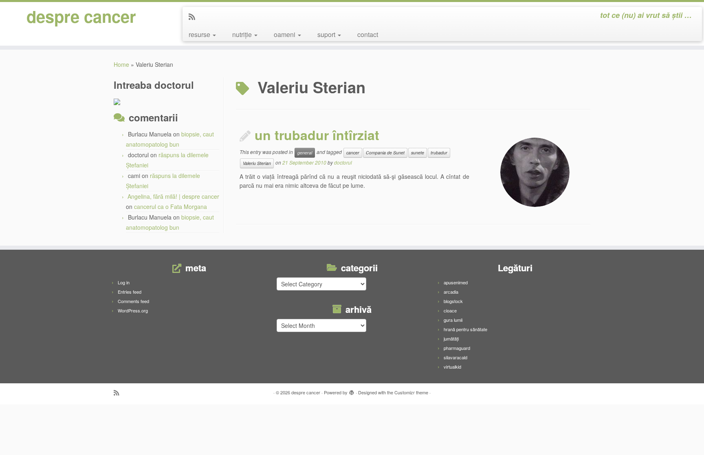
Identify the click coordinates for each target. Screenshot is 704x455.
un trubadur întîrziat (317, 134)
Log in (124, 282)
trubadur (439, 152)
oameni (285, 34)
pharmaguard (457, 348)
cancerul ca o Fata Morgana (170, 206)
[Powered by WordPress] (351, 390)
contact (367, 34)
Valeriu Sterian (257, 163)
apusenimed (456, 282)
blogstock (453, 301)
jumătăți (451, 338)
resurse (200, 34)
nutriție (242, 34)
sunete (417, 152)
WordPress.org (133, 310)
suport (327, 34)
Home (121, 64)
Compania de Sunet (385, 152)
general (304, 152)
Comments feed (133, 301)
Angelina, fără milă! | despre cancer (173, 196)
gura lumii (453, 320)
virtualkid (452, 366)
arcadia (451, 291)
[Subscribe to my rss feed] (194, 16)
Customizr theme (411, 392)
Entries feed (129, 291)
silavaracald (455, 357)
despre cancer (81, 16)
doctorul (343, 162)
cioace (450, 310)
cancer (352, 152)
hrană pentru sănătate (465, 329)
